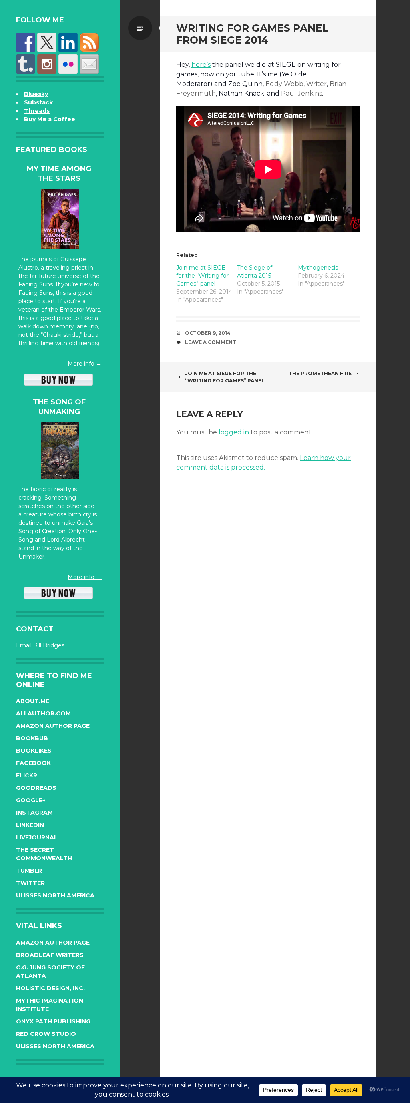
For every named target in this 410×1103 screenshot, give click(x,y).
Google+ (31, 800)
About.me (32, 701)
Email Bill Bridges (40, 645)
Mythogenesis (318, 267)
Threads (37, 110)
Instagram (34, 812)
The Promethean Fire (320, 373)
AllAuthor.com (43, 713)
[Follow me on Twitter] (46, 42)
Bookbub (32, 738)
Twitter (30, 883)
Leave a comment (210, 342)
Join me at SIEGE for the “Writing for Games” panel (202, 275)
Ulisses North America (55, 895)
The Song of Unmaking (59, 407)
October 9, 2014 (208, 333)
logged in (234, 432)
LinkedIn (30, 825)
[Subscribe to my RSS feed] (89, 42)
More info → (85, 363)
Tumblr (29, 870)
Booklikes (34, 750)
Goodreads (36, 787)
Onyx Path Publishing (53, 1021)
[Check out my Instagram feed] (46, 64)
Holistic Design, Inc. (50, 988)
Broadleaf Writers (50, 955)
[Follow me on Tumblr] (25, 64)
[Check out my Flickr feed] (68, 64)
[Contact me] (89, 64)
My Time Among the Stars (59, 173)
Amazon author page (53, 725)
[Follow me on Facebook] (25, 42)
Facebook (33, 763)
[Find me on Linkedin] (68, 42)
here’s (201, 64)
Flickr (26, 775)
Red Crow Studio (46, 1033)
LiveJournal (37, 837)
